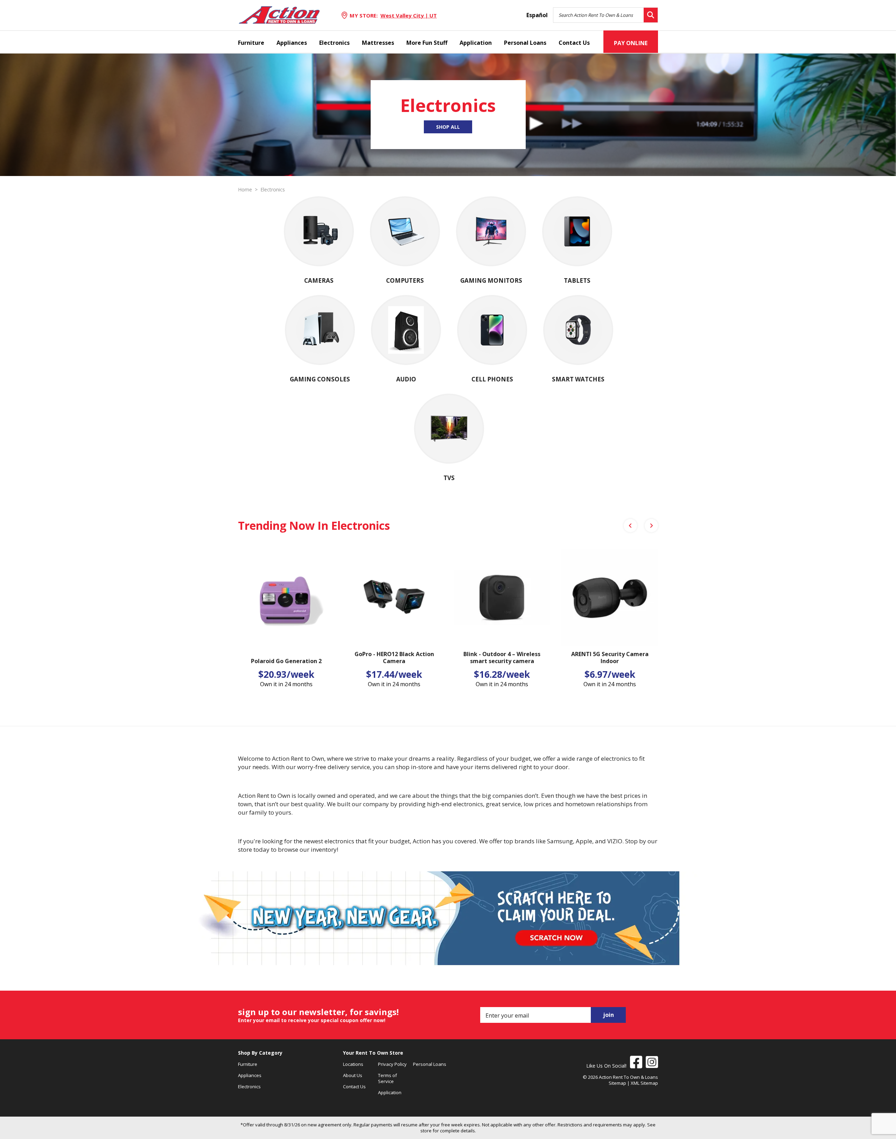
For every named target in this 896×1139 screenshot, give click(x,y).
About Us (352, 1075)
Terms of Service (387, 1078)
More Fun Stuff (426, 43)
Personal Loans (525, 43)
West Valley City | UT (408, 15)
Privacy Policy (392, 1064)
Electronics (334, 43)
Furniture (251, 43)
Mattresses (378, 43)
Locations (353, 1064)
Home (245, 190)
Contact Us (574, 43)
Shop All (448, 127)
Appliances (291, 43)
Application (476, 43)
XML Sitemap (644, 1083)
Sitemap (617, 1083)
